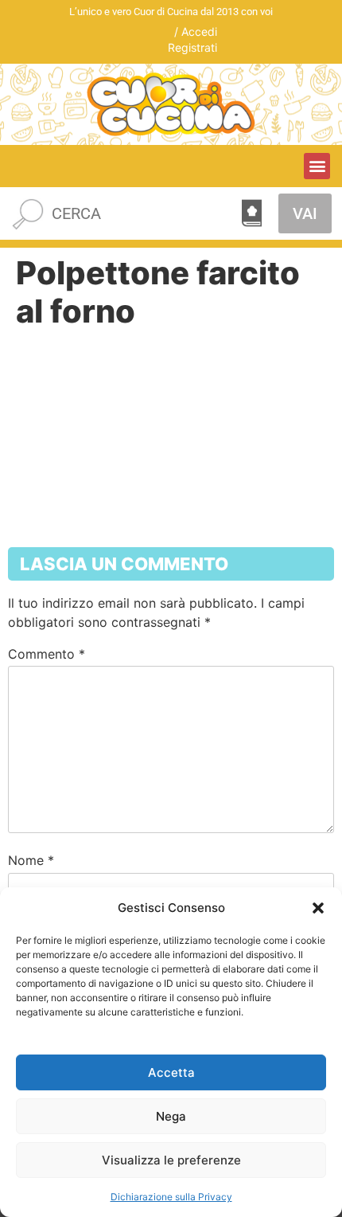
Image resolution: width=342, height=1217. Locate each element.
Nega (171, 1116)
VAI (305, 213)
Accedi (199, 31)
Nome (31, 860)
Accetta (171, 1072)
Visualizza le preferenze (171, 1160)
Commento (46, 654)
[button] (318, 908)
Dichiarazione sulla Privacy (171, 1197)
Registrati (192, 47)
